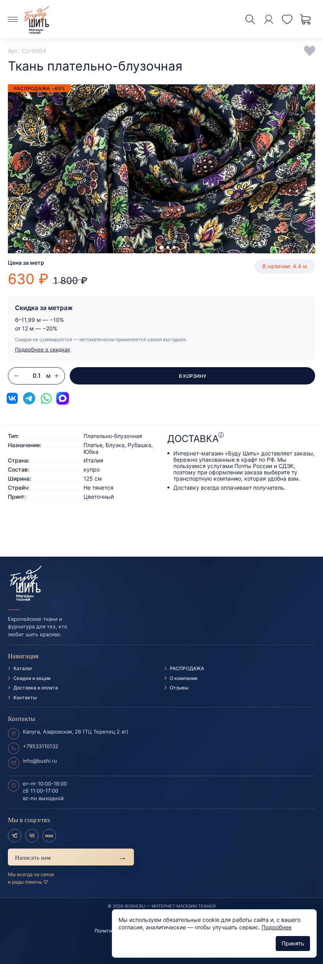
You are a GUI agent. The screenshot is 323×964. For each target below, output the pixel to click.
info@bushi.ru (40, 761)
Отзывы (179, 688)
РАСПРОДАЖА (187, 668)
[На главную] (161, 583)
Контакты (25, 697)
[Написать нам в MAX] (62, 398)
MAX (49, 836)
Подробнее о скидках (42, 349)
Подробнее (276, 927)
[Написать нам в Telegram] (29, 398)
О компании (183, 678)
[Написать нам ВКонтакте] (12, 398)
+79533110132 (40, 746)
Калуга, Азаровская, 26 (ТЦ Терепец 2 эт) (75, 731)
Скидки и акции (31, 678)
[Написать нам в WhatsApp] (46, 398)
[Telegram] (14, 835)
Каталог (23, 668)
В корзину (192, 376)
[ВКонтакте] (32, 835)
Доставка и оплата (35, 688)
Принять (293, 943)
